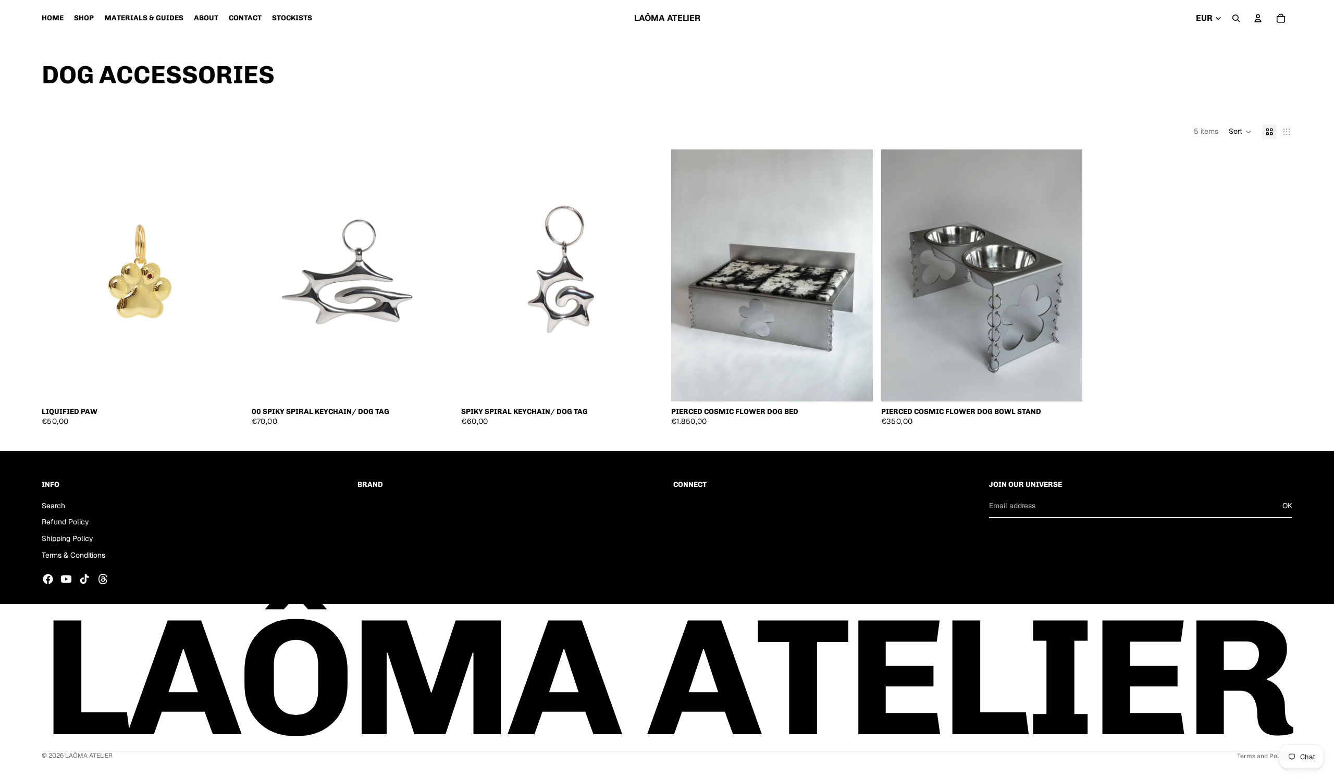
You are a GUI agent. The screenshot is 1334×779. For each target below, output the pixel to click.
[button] (1240, 131)
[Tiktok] (84, 579)
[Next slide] (227, 275)
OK (1287, 505)
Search (53, 505)
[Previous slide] (57, 275)
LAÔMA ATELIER (89, 755)
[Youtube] (66, 579)
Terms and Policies (1264, 756)
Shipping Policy (67, 538)
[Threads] (103, 579)
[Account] (1257, 18)
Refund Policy (65, 521)
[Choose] (227, 385)
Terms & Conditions (73, 554)
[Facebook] (48, 579)
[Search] (1236, 18)
